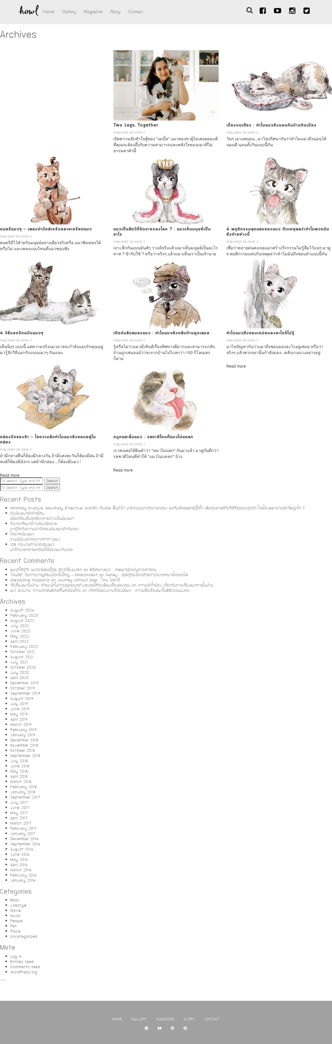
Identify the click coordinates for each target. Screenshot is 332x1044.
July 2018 (19, 760)
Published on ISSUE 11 (129, 132)
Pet (13, 926)
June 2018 (20, 766)
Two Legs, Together (135, 125)
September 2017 (25, 797)
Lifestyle (18, 905)
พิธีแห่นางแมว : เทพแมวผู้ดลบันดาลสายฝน (123, 569)
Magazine (93, 12)
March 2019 (21, 724)
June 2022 (20, 631)
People (16, 920)
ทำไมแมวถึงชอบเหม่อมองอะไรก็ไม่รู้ (260, 333)
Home (48, 12)
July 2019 (19, 703)
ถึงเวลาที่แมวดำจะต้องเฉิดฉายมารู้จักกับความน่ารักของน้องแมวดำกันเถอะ (44, 526)
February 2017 (23, 828)
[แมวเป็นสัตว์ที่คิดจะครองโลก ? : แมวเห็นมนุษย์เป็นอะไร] (166, 221)
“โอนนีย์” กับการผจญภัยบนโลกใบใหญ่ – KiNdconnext (54, 574)
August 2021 (21, 657)
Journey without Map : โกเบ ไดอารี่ (88, 580)
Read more (236, 366)
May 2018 (19, 771)
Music (15, 915)
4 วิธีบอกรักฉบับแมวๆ (21, 333)
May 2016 (19, 859)
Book (14, 900)
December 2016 (24, 838)
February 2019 (23, 729)
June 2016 (20, 854)
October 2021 (22, 651)
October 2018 (22, 750)
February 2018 (23, 786)
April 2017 (19, 818)
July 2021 (19, 662)
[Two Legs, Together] (166, 118)
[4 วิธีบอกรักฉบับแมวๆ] (53, 325)
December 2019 (24, 683)
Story (115, 12)
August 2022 (22, 620)
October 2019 (22, 688)
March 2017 (21, 823)
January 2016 (23, 880)
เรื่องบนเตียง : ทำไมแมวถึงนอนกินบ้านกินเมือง (271, 125)
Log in (16, 956)
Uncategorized (23, 936)
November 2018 (24, 745)
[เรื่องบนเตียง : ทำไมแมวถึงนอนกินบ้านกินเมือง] (279, 118)
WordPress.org (23, 972)
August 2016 (21, 849)
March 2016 (21, 870)
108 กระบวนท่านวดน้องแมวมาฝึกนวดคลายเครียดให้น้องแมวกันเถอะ (41, 547)
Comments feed (25, 966)
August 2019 (21, 698)
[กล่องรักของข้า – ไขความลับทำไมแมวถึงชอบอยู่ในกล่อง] (53, 429)
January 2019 (23, 735)
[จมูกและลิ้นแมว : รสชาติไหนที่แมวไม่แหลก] (166, 429)
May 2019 (19, 714)
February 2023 (24, 615)
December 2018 (24, 740)
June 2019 (20, 709)
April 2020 (19, 677)
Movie (15, 910)
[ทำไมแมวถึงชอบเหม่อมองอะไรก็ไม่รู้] (279, 325)
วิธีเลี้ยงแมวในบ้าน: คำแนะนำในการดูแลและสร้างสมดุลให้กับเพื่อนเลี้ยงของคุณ (70, 585)
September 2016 (25, 844)
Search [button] (52, 480)
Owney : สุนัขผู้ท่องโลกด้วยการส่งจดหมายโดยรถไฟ (147, 574)
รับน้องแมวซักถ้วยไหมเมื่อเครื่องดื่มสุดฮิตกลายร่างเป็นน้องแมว (42, 516)
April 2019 (19, 719)
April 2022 (19, 641)
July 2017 (19, 802)
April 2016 (19, 864)
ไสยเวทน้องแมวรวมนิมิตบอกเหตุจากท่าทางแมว (35, 537)
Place (15, 931)
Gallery (69, 12)
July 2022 (19, 625)
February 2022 (24, 646)
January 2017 (23, 833)
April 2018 (19, 776)
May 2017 (19, 812)
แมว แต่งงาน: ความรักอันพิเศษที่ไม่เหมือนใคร (45, 590)
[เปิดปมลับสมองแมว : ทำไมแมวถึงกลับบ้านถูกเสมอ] (166, 325)
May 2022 (19, 636)
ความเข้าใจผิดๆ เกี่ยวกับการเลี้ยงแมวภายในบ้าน (175, 585)
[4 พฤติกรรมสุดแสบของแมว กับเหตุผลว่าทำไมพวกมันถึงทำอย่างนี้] (279, 221)
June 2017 (20, 807)
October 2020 (23, 667)
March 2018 (21, 781)
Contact (135, 12)
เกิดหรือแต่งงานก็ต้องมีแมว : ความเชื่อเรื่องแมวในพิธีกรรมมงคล (139, 590)
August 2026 (22, 610)
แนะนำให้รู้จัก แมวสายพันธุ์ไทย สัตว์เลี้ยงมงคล (46, 569)
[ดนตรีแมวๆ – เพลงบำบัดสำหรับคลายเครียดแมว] (53, 221)
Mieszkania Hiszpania (30, 580)
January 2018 (23, 792)
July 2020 (19, 672)
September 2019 (25, 693)
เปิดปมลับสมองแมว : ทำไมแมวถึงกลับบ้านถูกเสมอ (161, 333)
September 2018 (25, 755)
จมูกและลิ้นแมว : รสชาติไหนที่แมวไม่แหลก (153, 437)
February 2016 (23, 875)
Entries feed (22, 961)
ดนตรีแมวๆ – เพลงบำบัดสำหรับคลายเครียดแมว (46, 229)
